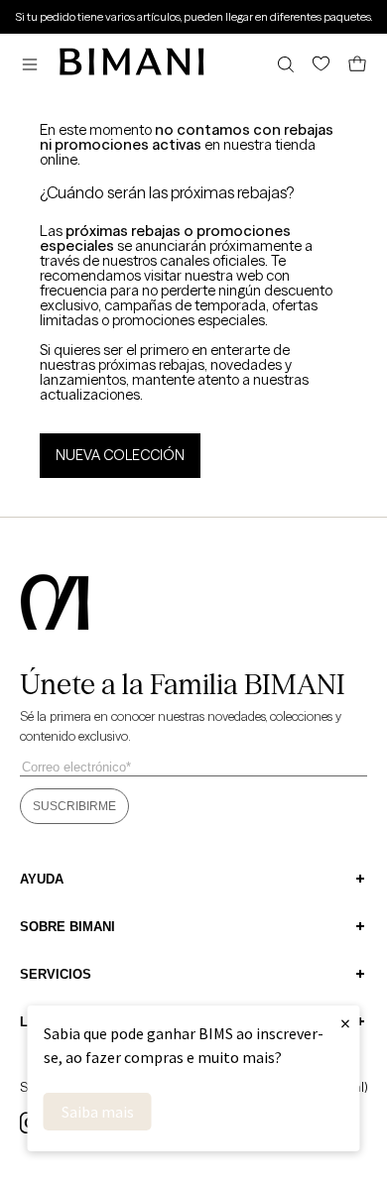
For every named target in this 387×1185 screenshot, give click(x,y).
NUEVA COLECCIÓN (120, 455)
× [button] (345, 1022)
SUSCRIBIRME (74, 806)
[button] (35, 64)
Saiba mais (98, 1112)
